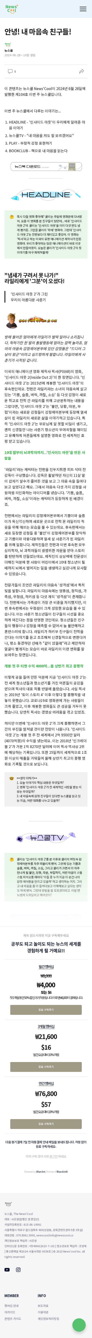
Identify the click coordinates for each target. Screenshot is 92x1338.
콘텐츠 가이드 (12, 1318)
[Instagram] (18, 1270)
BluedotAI (62, 1171)
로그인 (53, 1156)
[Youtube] (7, 1270)
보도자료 (43, 1305)
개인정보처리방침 (48, 1318)
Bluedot (40, 1171)
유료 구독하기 (46, 1009)
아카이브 (9, 1312)
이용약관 (43, 1312)
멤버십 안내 (11, 1305)
